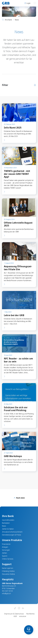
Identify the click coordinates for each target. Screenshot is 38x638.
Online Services (7, 559)
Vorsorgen (6, 550)
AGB (15, 616)
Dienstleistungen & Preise (11, 535)
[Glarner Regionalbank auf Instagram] (19, 608)
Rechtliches (30, 614)
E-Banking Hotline (8, 571)
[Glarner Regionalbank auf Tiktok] (15, 608)
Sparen (4, 556)
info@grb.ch (6, 593)
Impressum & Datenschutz (14, 614)
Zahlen (4, 553)
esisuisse (22, 616)
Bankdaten (6, 523)
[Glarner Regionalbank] (9, 3)
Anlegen (5, 547)
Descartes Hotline (8, 574)
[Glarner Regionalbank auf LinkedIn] (23, 608)
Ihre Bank (8, 20)
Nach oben (20, 498)
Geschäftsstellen (8, 520)
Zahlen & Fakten (8, 529)
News (4, 526)
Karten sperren (7, 568)
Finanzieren (6, 544)
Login (28, 3)
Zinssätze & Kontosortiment (12, 532)
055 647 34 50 (7, 591)
